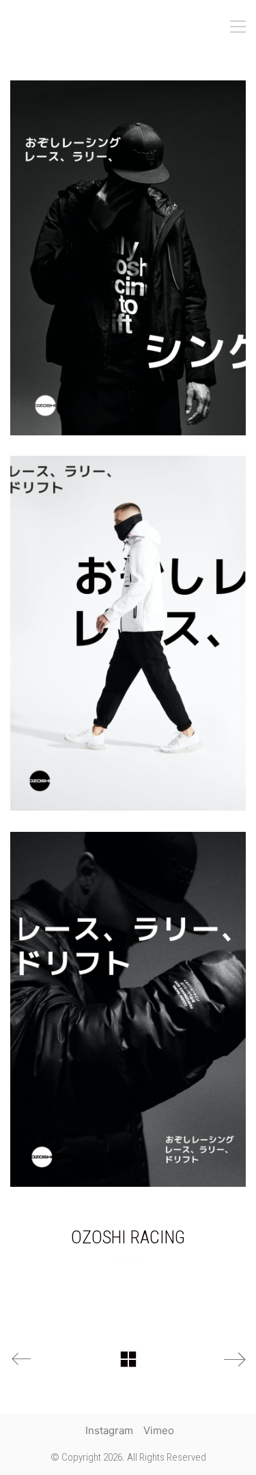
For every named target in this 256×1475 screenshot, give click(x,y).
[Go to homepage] (78, 26)
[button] (238, 26)
